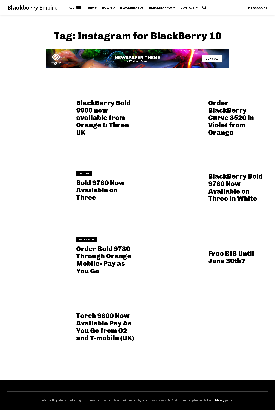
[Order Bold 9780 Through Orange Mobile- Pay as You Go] (39, 256)
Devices (83, 173)
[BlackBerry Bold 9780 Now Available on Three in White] (171, 186)
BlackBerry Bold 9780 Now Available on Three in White (235, 187)
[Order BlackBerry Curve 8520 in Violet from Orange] (171, 116)
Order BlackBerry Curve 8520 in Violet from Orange (231, 117)
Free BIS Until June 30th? (231, 257)
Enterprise (86, 239)
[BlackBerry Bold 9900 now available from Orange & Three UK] (39, 116)
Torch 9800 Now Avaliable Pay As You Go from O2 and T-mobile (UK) (105, 327)
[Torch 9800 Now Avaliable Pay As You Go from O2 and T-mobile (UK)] (39, 326)
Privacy (219, 400)
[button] (204, 7)
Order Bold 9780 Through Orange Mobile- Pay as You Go (103, 260)
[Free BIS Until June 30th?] (171, 256)
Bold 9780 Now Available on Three (100, 190)
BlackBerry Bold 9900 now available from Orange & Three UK (103, 117)
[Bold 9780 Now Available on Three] (39, 186)
